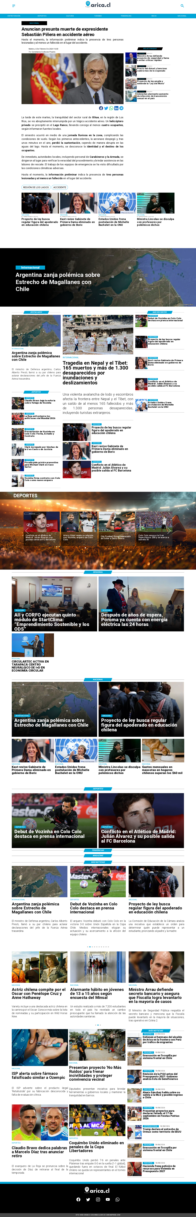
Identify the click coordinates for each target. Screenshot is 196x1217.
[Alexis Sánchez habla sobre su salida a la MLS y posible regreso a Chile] (134, 1095)
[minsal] (156, 982)
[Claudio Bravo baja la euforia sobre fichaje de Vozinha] (18, 403)
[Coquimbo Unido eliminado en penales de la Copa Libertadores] (97, 1135)
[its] (131, 96)
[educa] (40, 213)
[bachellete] (117, 213)
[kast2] (78, 213)
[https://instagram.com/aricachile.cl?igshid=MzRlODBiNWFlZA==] (98, 1201)
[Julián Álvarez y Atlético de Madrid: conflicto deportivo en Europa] (141, 384)
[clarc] (18, 465)
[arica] (134, 1040)
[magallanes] (36, 346)
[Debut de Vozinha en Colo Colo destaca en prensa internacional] (141, 321)
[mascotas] (163, 762)
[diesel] (131, 71)
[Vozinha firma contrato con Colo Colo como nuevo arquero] (18, 481)
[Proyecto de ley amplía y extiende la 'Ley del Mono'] (131, 83)
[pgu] (134, 1077)
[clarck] (18, 450)
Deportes (32, 513)
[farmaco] (40, 1065)
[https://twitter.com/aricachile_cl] (88, 1201)
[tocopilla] (134, 1058)
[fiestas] (134, 1114)
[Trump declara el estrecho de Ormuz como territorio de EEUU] (134, 1132)
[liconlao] (155, 213)
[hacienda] (134, 1169)
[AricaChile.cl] (14, 7)
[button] (36, 187)
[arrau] (131, 58)
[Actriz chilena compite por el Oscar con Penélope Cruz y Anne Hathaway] (98, 982)
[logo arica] (98, 9)
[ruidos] (97, 1060)
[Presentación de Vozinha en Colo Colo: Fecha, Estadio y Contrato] (18, 434)
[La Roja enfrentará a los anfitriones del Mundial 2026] (18, 419)
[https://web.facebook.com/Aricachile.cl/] (78, 1201)
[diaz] (40, 1140)
